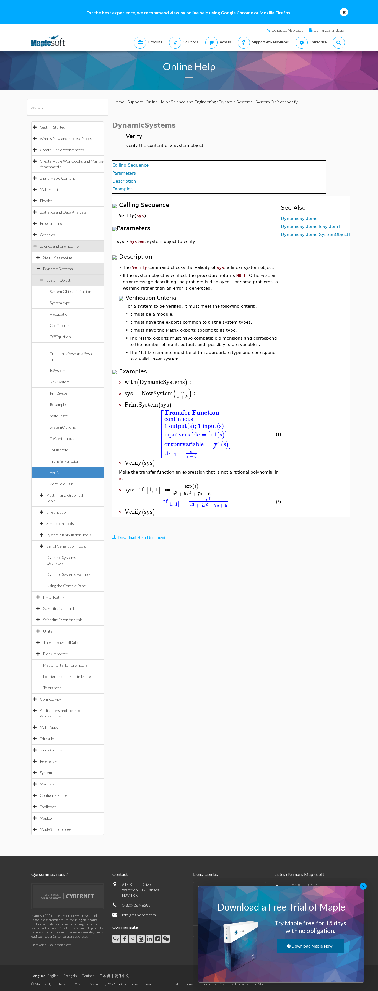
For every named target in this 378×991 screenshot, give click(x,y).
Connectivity (50, 699)
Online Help (157, 101)
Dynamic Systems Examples (69, 574)
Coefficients (60, 325)
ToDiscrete (59, 450)
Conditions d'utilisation (138, 984)
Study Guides (51, 750)
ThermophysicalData (60, 642)
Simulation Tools (60, 523)
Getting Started (52, 127)
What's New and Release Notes (66, 138)
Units (47, 631)
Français (70, 976)
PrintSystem (60, 393)
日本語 (104, 976)
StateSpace (59, 415)
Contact (120, 874)
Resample (58, 404)
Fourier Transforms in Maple (67, 676)
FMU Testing (53, 597)
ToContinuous (62, 438)
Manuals (47, 784)
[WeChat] (166, 939)
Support (135, 101)
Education (48, 738)
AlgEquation (60, 314)
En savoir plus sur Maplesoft (51, 945)
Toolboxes (48, 806)
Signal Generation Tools (66, 546)
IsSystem (57, 370)
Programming (51, 223)
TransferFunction (64, 461)
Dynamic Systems (58, 268)
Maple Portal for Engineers (65, 665)
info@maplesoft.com (139, 914)
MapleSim (48, 818)
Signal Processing (57, 257)
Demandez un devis (329, 30)
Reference (48, 761)
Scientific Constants (59, 608)
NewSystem (59, 381)
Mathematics (50, 189)
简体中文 (122, 976)
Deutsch (88, 976)
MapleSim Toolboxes (56, 829)
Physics (46, 200)
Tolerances (52, 687)
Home (118, 101)
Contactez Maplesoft (287, 30)
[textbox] (159, 382)
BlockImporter (55, 653)
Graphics (47, 234)
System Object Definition (70, 291)
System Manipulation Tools (68, 534)
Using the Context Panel (66, 585)
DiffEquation (60, 336)
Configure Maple (53, 795)
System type (60, 302)
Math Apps (49, 727)
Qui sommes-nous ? (49, 874)
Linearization (57, 512)
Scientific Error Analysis (63, 619)
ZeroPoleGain (61, 484)
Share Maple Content (57, 178)
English (53, 976)
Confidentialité (170, 984)
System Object (58, 280)
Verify (54, 472)
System (46, 772)
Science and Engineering (59, 246)
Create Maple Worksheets (62, 149)
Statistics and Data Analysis (63, 212)
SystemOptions (63, 427)
